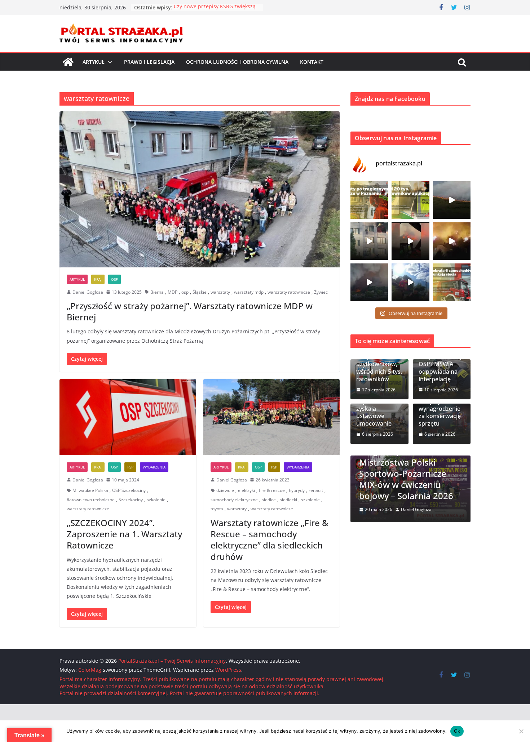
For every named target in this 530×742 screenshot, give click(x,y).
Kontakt (311, 61)
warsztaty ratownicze (289, 292)
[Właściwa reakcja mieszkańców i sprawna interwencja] (410, 282)
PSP (130, 467)
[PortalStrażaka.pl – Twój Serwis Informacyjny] (68, 62)
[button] (108, 62)
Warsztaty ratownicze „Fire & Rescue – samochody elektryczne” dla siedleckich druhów (269, 540)
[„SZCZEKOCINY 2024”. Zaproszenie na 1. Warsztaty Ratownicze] (127, 417)
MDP (172, 292)
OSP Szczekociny (129, 490)
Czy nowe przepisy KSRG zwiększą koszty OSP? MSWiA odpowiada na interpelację (440, 360)
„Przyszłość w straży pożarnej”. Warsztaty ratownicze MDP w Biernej (190, 311)
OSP (114, 279)
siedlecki (288, 500)
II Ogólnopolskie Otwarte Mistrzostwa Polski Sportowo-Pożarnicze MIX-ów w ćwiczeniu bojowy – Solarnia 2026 (410, 473)
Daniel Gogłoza (87, 292)
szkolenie (156, 500)
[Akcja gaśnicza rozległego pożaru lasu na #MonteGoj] (410, 241)
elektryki (246, 490)
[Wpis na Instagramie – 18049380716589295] (452, 282)
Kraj (98, 279)
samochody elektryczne (234, 500)
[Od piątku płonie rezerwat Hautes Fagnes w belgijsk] (452, 200)
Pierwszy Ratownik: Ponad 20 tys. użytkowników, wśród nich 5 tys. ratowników (379, 360)
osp (185, 292)
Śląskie (200, 292)
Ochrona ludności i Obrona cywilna (237, 61)
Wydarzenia (154, 467)
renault (316, 490)
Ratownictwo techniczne (91, 500)
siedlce (269, 500)
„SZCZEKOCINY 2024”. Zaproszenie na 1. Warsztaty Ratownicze (124, 534)
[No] (521, 731)
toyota (217, 509)
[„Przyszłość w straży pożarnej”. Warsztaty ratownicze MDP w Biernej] (199, 189)
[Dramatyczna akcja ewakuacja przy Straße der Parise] (369, 241)
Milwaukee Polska (90, 490)
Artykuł (94, 61)
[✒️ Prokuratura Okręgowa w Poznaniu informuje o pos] (369, 200)
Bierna (157, 292)
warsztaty (220, 292)
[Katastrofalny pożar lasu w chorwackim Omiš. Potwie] (452, 241)
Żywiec (321, 292)
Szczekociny (131, 500)
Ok (457, 731)
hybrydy (297, 490)
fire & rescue (272, 490)
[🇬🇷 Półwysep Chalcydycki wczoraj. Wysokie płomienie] (369, 282)
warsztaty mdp (249, 292)
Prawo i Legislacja (149, 61)
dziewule (225, 490)
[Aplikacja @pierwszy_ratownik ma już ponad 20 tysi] (410, 200)
